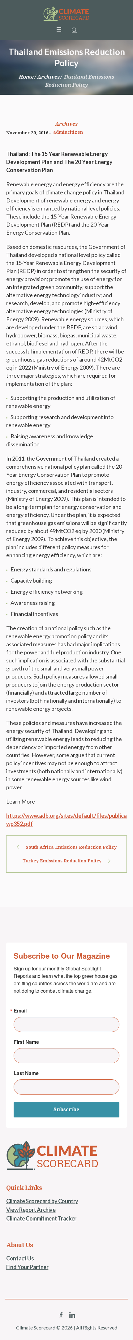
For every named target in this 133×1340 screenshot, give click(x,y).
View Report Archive (30, 1209)
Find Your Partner (27, 1267)
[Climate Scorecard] (66, 14)
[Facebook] (61, 1315)
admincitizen (68, 132)
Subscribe (66, 1109)
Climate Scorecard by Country (42, 1201)
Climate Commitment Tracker (41, 1218)
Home (26, 77)
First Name (26, 1041)
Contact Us (20, 1258)
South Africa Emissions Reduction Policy (71, 847)
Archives (48, 77)
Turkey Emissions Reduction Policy (62, 860)
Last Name (26, 1073)
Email (20, 1010)
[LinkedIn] (72, 1315)
